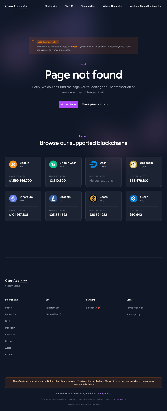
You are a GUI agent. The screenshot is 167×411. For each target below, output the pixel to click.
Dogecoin (10, 327)
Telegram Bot (52, 307)
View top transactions (95, 104)
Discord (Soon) (53, 314)
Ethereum (10, 334)
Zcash (8, 347)
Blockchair (104, 393)
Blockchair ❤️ (93, 307)
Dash (7, 321)
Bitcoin (8, 307)
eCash (8, 354)
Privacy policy (133, 314)
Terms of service (135, 307)
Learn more (121, 399)
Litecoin (9, 341)
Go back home (68, 104)
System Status (12, 285)
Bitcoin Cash (11, 314)
